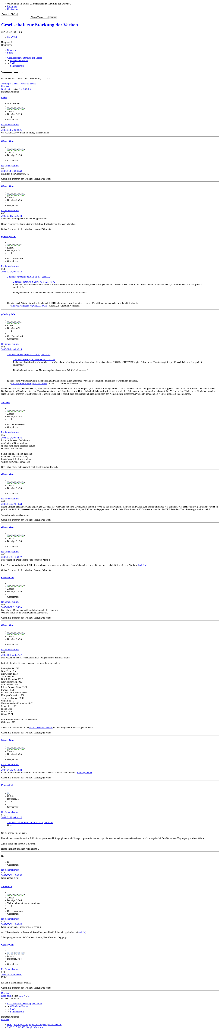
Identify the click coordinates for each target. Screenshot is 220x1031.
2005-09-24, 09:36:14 (11, 349)
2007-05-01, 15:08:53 (11, 875)
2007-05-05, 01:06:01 (11, 974)
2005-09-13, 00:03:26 (11, 130)
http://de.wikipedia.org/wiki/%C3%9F (29, 305)
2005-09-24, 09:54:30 (11, 437)
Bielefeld (142, 565)
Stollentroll (6, 886)
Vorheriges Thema (10, 83)
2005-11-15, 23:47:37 (11, 655)
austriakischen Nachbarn (41, 727)
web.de (81, 932)
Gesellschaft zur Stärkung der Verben (39, 24)
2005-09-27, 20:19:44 (11, 504)
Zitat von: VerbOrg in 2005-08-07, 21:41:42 (34, 282)
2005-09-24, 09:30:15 (11, 271)
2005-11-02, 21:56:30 (11, 607)
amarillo (5, 402)
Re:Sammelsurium (10, 124)
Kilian (4, 97)
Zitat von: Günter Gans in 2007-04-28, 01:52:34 (30, 822)
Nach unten (6, 89)
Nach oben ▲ (55, 1024)
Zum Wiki (12, 37)
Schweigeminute (84, 772)
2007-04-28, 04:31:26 (11, 817)
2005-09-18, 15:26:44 (11, 216)
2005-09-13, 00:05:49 (11, 171)
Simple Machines (34, 1027)
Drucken (5, 86)
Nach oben (6, 996)
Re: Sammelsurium (10, 764)
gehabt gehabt (8, 236)
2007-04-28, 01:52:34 (11, 770)
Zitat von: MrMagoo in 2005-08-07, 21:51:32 (28, 276)
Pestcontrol (7, 785)
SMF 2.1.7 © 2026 (16, 1027)
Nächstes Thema (28, 83)
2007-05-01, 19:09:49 (11, 924)
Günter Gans (7, 141)
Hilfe (9, 1024)
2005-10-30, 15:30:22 (11, 557)
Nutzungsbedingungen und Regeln (30, 1024)
